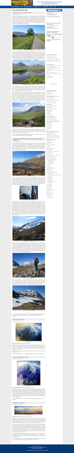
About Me (17, 6)
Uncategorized (49, 194)
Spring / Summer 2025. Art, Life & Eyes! (53, 58)
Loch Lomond (20, 439)
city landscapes (50, 177)
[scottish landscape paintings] (22, 5)
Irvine (48, 165)
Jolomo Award (45, 6)
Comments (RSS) (39, 448)
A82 (25, 398)
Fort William (37, 438)
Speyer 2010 (48, 94)
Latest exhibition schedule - (52, 28)
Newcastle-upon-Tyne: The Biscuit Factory (53, 100)
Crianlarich (34, 438)
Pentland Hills (50, 161)
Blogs (21, 6)
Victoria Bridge (18, 135)
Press (54, 6)
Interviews (48, 164)
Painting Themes (49, 173)
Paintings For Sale (37, 6)
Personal (48, 184)
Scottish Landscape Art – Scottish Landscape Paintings (49, 2)
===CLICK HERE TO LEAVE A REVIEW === (53, 25)
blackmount (29, 353)
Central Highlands (49, 123)
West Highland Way (51, 162)
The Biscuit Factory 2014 (50, 93)
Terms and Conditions (29, 450)
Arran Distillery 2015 (50, 91)
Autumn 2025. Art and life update (52, 57)
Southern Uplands (49, 127)
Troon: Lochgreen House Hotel (51, 102)
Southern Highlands (49, 124)
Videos (51, 6)
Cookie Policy (41, 450)
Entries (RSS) (34, 448)
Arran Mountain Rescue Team (51, 117)
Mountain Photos (50, 160)
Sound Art (48, 188)
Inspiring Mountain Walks (51, 159)
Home (13, 6)
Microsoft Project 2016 (50, 168)
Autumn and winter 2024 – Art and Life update (54, 59)
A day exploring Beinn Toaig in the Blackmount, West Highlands (28, 139)
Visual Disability (49, 197)
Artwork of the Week (19, 353)
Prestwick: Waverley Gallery (51, 101)
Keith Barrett (17, 439)
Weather (49, 182)
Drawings (49, 178)
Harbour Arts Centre (50, 156)
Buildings (49, 176)
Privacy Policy (36, 450)
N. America (49, 169)
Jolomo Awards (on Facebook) (51, 106)
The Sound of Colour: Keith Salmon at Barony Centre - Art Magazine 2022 (54, 66)
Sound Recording (50, 189)
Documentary (49, 152)
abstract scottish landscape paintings (53, 174)
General (48, 129)
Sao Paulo (48, 186)
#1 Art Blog (49, 140)
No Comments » (30, 135)
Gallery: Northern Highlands (52, 172)
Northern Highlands (49, 122)
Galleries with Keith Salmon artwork (52, 155)
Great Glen (43, 438)
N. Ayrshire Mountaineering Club (52, 119)
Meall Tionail (14, 135)
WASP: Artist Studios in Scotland (52, 108)
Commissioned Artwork (50, 148)
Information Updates (50, 157)
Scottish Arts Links (50, 107)
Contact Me (46, 450)
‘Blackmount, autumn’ (19, 402)
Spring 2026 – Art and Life (51, 56)
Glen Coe (40, 438)
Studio (48, 192)
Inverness (13, 439)
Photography (49, 185)
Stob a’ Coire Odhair (39, 398)
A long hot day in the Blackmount (22, 12)
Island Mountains (49, 128)
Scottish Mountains (51, 181)
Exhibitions (49, 153)
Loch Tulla (32, 353)
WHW (26, 135)
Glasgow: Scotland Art (50, 97)
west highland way (22, 135)
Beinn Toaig (26, 353)
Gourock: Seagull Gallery (51, 98)
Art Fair (48, 143)
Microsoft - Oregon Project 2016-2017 (52, 72)
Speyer (48, 190)
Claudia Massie (49, 113)
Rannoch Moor (36, 353)
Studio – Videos (49, 193)
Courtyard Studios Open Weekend (52, 151)
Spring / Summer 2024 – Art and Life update (53, 61)
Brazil (48, 147)
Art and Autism (49, 142)
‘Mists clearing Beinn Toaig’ (20, 357)
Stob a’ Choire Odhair (30, 439)
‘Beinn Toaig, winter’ (18, 319)
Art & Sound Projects (28, 6)
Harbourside (50, 180)
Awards (48, 146)
